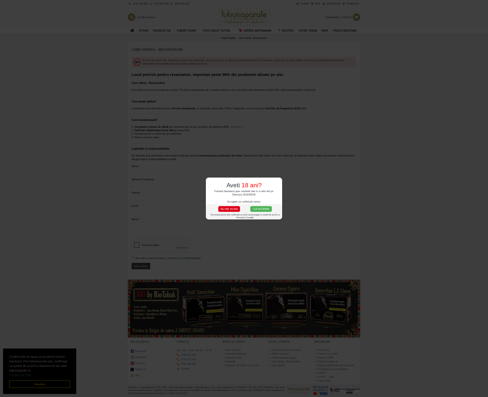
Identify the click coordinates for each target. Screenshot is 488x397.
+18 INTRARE (261, 208)
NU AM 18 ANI (229, 208)
